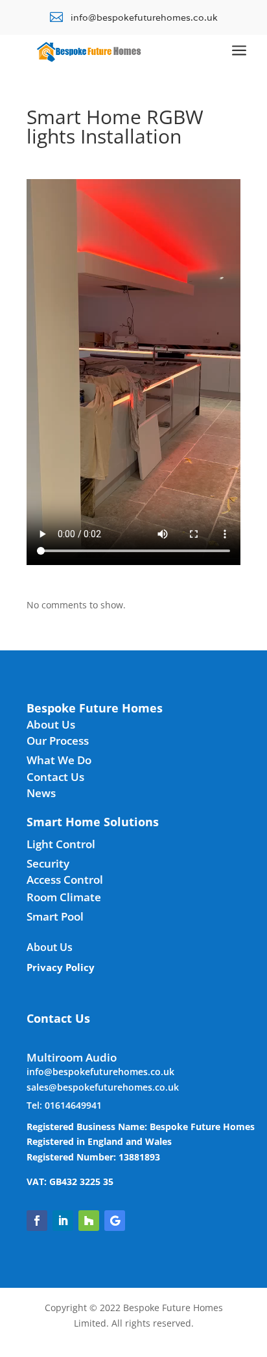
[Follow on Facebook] (37, 1220)
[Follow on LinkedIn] (62, 1220)
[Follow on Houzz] (88, 1220)
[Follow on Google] (114, 1220)
